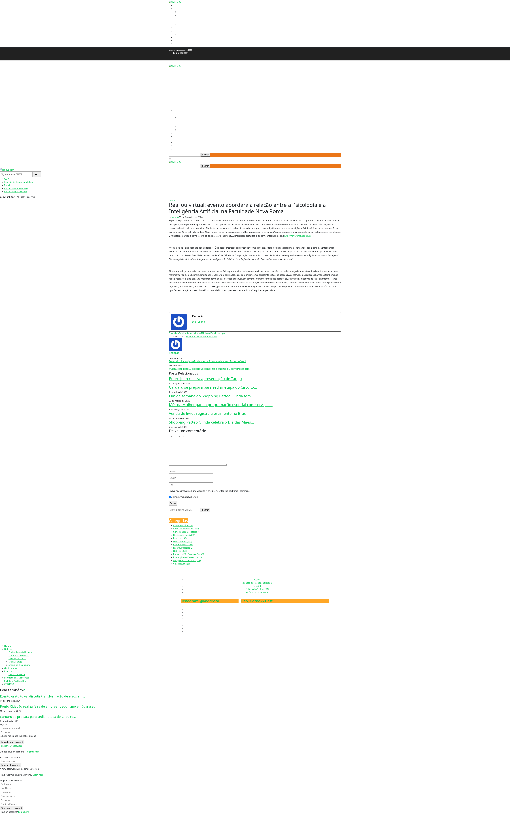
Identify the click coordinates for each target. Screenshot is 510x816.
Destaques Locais (186, 18)
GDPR (7, 178)
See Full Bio (198, 321)
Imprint (8, 185)
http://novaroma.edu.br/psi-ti (299, 235)
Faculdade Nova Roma (190, 333)
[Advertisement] (248, 86)
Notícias (177, 8)
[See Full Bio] (206, 322)
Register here (32, 751)
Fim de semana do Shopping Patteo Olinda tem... (211, 395)
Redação (175, 217)
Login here (38, 774)
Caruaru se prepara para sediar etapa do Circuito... (213, 387)
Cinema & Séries (183, 525)
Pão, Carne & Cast (257, 600)
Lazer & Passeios (185, 34)
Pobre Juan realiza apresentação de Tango (205, 378)
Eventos (177, 30)
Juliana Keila (209, 333)
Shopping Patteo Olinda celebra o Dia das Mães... (211, 422)
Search (205, 154)
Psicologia (220, 333)
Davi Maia (174, 333)
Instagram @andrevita (200, 600)
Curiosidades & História (189, 11)
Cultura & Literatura (187, 15)
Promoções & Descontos (185, 37)
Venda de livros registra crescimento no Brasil (208, 413)
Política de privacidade (15, 191)
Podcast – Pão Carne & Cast (188, 554)
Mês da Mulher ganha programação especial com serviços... (221, 404)
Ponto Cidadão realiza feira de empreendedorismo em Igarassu (47, 706)
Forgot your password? (11, 745)
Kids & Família (184, 21)
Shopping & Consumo (188, 24)
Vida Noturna (181, 563)
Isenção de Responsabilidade (18, 182)
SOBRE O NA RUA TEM (184, 40)
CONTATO (178, 43)
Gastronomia (179, 27)
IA (202, 333)
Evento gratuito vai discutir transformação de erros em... (42, 696)
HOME (176, 5)
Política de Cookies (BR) (16, 188)
